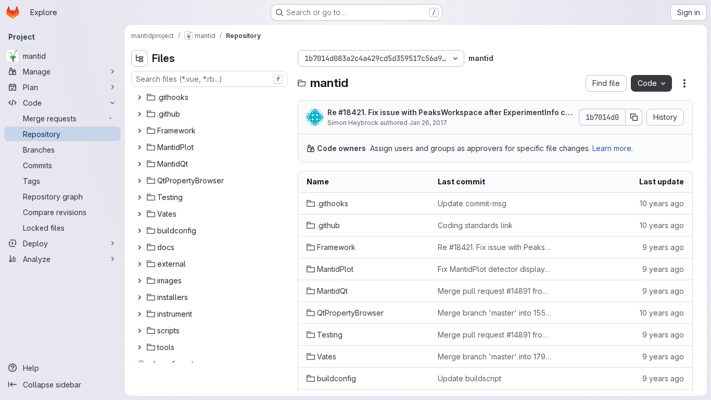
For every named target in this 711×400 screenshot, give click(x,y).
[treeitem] (210, 97)
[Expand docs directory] (139, 247)
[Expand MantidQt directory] (139, 164)
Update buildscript (469, 378)
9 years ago (663, 247)
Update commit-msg (472, 203)
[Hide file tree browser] (139, 58)
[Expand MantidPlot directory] (139, 147)
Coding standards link (475, 225)
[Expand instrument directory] (139, 314)
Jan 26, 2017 (428, 123)
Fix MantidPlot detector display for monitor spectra (495, 269)
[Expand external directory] (139, 264)
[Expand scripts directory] (139, 330)
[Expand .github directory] (139, 114)
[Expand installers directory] (139, 297)
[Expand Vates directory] (139, 214)
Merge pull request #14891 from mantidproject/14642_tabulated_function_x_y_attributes (495, 290)
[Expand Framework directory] (139, 130)
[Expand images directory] (139, 280)
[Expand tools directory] (139, 347)
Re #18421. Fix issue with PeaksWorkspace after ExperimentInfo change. (448, 113)
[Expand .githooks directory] (139, 97)
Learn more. (612, 148)
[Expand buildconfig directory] (139, 230)
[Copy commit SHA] (634, 117)
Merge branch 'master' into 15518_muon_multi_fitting (495, 312)
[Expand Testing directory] (139, 197)
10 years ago (662, 203)
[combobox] (209, 79)
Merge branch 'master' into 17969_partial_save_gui (495, 356)
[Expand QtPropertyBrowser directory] (139, 180)
